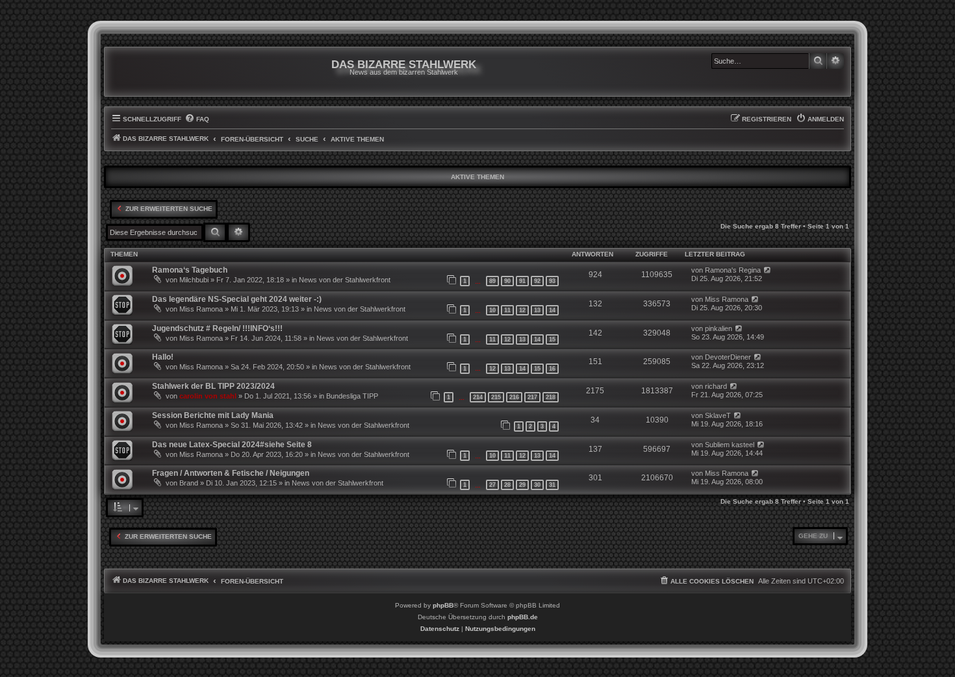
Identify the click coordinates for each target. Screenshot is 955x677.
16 (552, 368)
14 (552, 310)
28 (507, 485)
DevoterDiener (728, 357)
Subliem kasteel (729, 445)
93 (552, 281)
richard (716, 386)
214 (478, 397)
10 (492, 310)
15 (552, 339)
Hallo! (162, 357)
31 (552, 485)
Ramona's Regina (733, 270)
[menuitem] (197, 119)
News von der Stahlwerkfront (344, 280)
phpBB (443, 605)
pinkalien (718, 328)
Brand (188, 483)
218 (550, 397)
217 (532, 397)
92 (537, 281)
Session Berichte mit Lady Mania (213, 415)
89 (492, 281)
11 (507, 310)
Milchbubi (194, 280)
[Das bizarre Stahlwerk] (164, 72)
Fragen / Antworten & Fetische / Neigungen (230, 473)
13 (537, 310)
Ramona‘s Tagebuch (189, 270)
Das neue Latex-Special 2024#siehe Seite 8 (232, 444)
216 (514, 397)
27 (492, 485)
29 (522, 485)
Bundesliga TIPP (352, 396)
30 (537, 485)
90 (507, 281)
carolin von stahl (207, 396)
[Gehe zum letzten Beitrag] (767, 270)
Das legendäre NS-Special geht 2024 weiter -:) (237, 299)
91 (522, 281)
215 (496, 397)
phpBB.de (522, 617)
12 (522, 310)
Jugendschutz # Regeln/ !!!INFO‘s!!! (217, 328)
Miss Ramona (201, 309)
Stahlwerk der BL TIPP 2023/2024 (213, 386)
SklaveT (718, 415)
